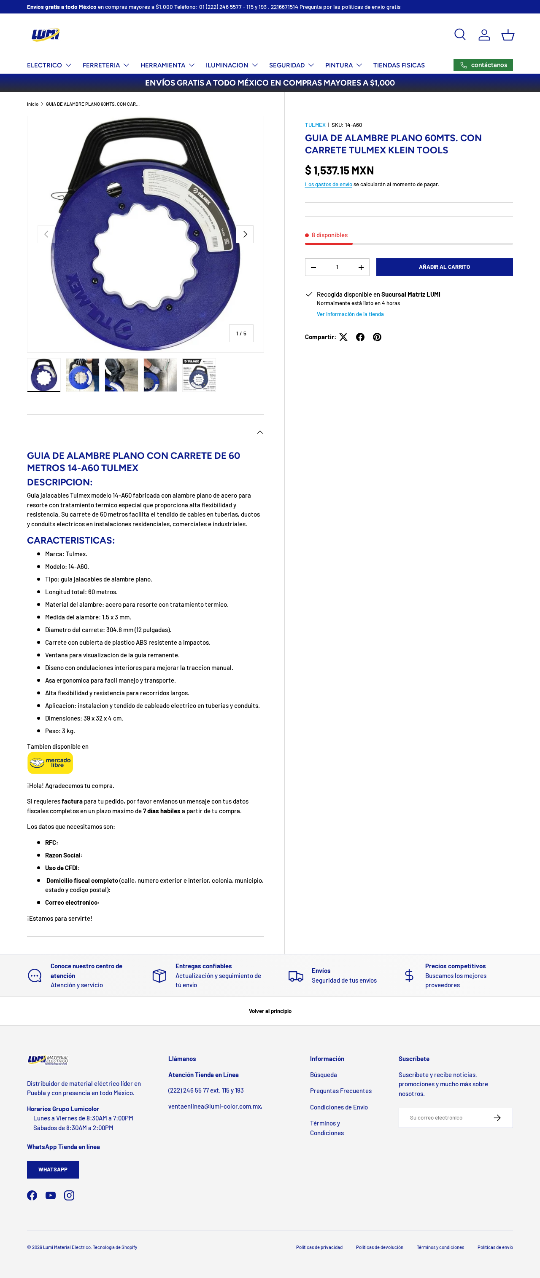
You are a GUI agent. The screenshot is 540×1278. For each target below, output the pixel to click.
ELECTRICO (44, 65)
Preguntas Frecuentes (341, 1090)
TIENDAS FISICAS (399, 65)
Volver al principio (270, 1010)
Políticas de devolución (379, 1247)
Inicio (32, 104)
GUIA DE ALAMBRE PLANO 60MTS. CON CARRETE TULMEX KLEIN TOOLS (93, 104)
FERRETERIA (101, 65)
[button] (508, 35)
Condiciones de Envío (339, 1107)
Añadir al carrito (444, 267)
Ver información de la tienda (350, 314)
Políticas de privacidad (319, 1247)
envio (378, 6)
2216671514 (284, 6)
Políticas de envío (495, 1247)
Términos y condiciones (440, 1247)
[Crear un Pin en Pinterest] (377, 337)
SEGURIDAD (287, 65)
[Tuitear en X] (343, 337)
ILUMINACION (227, 65)
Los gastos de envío (328, 184)
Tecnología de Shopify (115, 1247)
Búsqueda (323, 1074)
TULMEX (315, 124)
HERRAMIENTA (162, 65)
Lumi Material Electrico (67, 1247)
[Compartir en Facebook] (360, 337)
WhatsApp (53, 1169)
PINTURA (339, 65)
